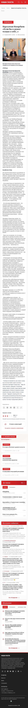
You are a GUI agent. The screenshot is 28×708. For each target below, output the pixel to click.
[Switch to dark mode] (22, 2)
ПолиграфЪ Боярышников (10, 540)
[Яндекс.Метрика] (14, 702)
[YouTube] (10, 671)
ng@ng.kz (6, 689)
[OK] (17, 407)
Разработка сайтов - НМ (14, 705)
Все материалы (5, 439)
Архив (2, 680)
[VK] (14, 407)
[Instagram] (2, 671)
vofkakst (6, 556)
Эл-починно (6, 526)
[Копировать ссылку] (21, 407)
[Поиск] (18, 2)
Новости (3, 678)
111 (4, 582)
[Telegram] (7, 407)
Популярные (12, 487)
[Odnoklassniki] (15, 671)
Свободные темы (22, 607)
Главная (3, 8)
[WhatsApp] (4, 407)
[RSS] (21, 671)
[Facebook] (10, 407)
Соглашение (4, 683)
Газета (8, 8)
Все (22, 482)
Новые (5, 487)
